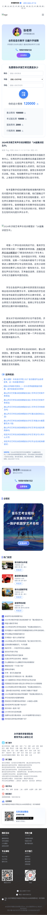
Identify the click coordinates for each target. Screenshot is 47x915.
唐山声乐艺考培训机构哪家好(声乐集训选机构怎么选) (24, 415)
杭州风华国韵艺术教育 (9, 755)
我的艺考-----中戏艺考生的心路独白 (17, 648)
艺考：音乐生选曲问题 (13, 673)
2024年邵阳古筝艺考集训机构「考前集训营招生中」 (23, 687)
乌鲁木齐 (8, 753)
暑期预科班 (5, 838)
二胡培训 (18, 781)
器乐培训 (25, 781)
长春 (17, 748)
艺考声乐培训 (10, 322)
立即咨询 (23, 486)
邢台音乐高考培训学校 (9, 767)
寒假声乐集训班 (28, 779)
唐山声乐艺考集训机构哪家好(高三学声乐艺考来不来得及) (24, 394)
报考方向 (4, 862)
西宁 (3, 753)
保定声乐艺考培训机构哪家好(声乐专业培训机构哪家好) (24, 442)
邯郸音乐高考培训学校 (25, 765)
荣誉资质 (27, 862)
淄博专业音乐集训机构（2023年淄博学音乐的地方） (23, 715)
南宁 (26, 751)
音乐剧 (16, 790)
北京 (37, 748)
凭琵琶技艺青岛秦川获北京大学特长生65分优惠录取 (23, 683)
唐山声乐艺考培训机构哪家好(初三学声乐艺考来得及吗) (24, 408)
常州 (22, 755)
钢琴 (11, 790)
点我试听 (23, 543)
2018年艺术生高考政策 (13, 712)
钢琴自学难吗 (10, 669)
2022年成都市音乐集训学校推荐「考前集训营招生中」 (24, 694)
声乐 (7, 790)
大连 (30, 755)
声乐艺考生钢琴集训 (8, 781)
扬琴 (40, 790)
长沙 (12, 751)
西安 (29, 748)
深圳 (21, 746)
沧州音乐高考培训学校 (25, 770)
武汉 (3, 748)
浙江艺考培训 (6, 746)
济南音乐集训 (18, 779)
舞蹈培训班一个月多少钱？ (14, 666)
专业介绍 (4, 857)
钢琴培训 (39, 781)
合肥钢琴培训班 (21, 772)
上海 (33, 748)
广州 (25, 746)
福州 (38, 753)
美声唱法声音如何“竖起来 (14, 655)
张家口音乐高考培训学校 (9, 770)
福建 (12, 746)
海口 (38, 751)
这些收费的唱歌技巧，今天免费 (16, 644)
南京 (17, 746)
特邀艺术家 (28, 841)
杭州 (22, 753)
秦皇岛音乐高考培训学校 (9, 765)
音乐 (3, 790)
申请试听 (19, 570)
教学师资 (27, 859)
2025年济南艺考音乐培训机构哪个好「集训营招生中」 (24, 620)
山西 (33, 746)
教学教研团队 (29, 843)
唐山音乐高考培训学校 (33, 763)
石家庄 (4, 751)
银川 (14, 753)
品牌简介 (27, 857)
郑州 (8, 751)
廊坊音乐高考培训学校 (9, 772)
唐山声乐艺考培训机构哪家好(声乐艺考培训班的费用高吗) (24, 429)
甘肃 (34, 751)
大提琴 (31, 790)
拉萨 (18, 753)
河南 (26, 753)
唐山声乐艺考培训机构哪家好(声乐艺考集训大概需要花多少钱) (24, 422)
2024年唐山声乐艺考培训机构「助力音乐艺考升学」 (23, 641)
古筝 (36, 790)
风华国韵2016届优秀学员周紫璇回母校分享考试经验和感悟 (24, 630)
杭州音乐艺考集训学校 (18, 763)
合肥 (29, 746)
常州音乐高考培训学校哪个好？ (16, 719)
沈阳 (37, 746)
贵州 (30, 751)
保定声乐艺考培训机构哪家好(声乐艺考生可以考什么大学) (24, 436)
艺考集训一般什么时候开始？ (15, 637)
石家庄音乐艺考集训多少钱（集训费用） (19, 676)
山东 (34, 753)
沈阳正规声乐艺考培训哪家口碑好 (12, 776)
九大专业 (4, 859)
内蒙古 (22, 751)
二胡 (21, 790)
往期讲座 (27, 864)
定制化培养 (5, 846)
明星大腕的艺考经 (11, 623)
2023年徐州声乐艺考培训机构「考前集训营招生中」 (23, 627)
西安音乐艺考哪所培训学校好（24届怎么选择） (22, 701)
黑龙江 (12, 748)
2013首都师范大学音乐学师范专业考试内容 (20, 680)
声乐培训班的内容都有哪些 (14, 698)
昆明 (25, 748)
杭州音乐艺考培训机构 (30, 776)
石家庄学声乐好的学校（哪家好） (17, 659)
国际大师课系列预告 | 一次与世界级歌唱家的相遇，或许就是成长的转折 (23, 387)
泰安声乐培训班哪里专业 (14, 616)
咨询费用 (23, 55)
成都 (7, 748)
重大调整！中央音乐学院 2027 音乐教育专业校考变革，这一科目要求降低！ (23, 380)
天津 (17, 751)
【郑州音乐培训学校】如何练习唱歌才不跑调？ (22, 690)
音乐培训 (32, 781)
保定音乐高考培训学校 (24, 767)
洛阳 (26, 755)
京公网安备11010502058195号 (30, 910)
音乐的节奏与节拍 (11, 652)
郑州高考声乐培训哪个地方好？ (16, 705)
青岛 (18, 755)
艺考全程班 (5, 841)
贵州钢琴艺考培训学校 (35, 772)
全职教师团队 (29, 838)
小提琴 (26, 790)
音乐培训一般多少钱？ (13, 708)
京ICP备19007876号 (13, 910)
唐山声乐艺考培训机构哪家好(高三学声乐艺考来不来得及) (24, 401)
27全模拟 (5, 843)
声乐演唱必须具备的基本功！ (15, 634)
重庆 (41, 746)
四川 (30, 753)
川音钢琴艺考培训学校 (9, 774)
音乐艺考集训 (6, 763)
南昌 (21, 748)
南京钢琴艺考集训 (22, 774)
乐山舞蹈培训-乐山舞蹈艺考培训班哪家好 (19, 662)
